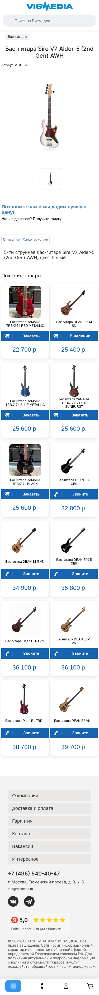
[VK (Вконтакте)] (15, 901)
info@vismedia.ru (20, 889)
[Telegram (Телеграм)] (31, 901)
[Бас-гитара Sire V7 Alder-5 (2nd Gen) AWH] (50, 179)
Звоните (80, 494)
